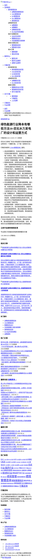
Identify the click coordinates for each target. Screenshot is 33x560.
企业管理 (21, 465)
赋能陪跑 (15, 52)
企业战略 (17, 465)
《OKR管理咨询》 (16, 147)
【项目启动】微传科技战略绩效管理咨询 (14, 412)
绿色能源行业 (5, 119)
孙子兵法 (16, 468)
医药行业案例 (16, 60)
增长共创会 (15, 54)
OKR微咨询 (23, 462)
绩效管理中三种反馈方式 (9, 369)
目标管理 (27, 473)
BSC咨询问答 (16, 76)
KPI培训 (23, 459)
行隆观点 (7, 103)
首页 (5, 5)
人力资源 (12, 465)
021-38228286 (9, 548)
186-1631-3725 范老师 (12, 546)
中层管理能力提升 (10, 535)
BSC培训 (11, 459)
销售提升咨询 (16, 47)
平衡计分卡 (22, 468)
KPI (15, 459)
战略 (2, 470)
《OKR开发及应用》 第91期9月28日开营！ (15, 346)
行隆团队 (15, 98)
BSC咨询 (6, 459)
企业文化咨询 (16, 36)
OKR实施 (18, 462)
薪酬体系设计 (16, 38)
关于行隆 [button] (7, 94)
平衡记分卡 (28, 468)
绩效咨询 (4, 476)
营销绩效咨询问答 (17, 89)
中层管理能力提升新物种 (12, 327)
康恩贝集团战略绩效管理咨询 (10, 366)
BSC (2, 459)
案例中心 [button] (7, 56)
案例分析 (15, 58)
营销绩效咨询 (16, 45)
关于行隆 (7, 514)
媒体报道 (15, 96)
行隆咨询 (24, 486)
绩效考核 (27, 481)
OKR (3, 461)
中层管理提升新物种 (18, 40)
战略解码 (15, 27)
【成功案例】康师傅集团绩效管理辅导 (13, 362)
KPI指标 (29, 459)
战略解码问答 (16, 80)
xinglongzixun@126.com (12, 549)
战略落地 (15, 25)
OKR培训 (13, 462)
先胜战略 (26, 465)
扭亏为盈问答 (16, 91)
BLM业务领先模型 (18, 32)
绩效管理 (12, 476)
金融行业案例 (16, 63)
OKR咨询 (8, 462)
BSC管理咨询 (16, 18)
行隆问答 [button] (7, 65)
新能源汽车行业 (18, 473)
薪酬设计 (16, 486)
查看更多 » (12, 380)
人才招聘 (15, 100)
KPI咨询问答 (16, 74)
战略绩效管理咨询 (17, 12)
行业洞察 (7, 105)
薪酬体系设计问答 (17, 87)
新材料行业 (7, 473)
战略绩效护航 (16, 29)
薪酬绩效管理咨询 (8, 486)
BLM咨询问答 (16, 83)
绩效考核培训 (10, 483)
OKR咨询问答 (16, 71)
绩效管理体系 (21, 477)
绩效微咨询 (15, 20)
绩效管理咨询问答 (17, 69)
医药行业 (9, 468)
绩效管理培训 (17, 480)
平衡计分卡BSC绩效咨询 (9, 360)
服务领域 (7, 509)
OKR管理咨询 (16, 14)
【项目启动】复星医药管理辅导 (11, 406)
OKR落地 (7, 465)
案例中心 (7, 511)
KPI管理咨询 (16, 16)
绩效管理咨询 (12, 9)
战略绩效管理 (7, 470)
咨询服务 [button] (7, 7)
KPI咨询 (19, 459)
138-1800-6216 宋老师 (12, 544)
